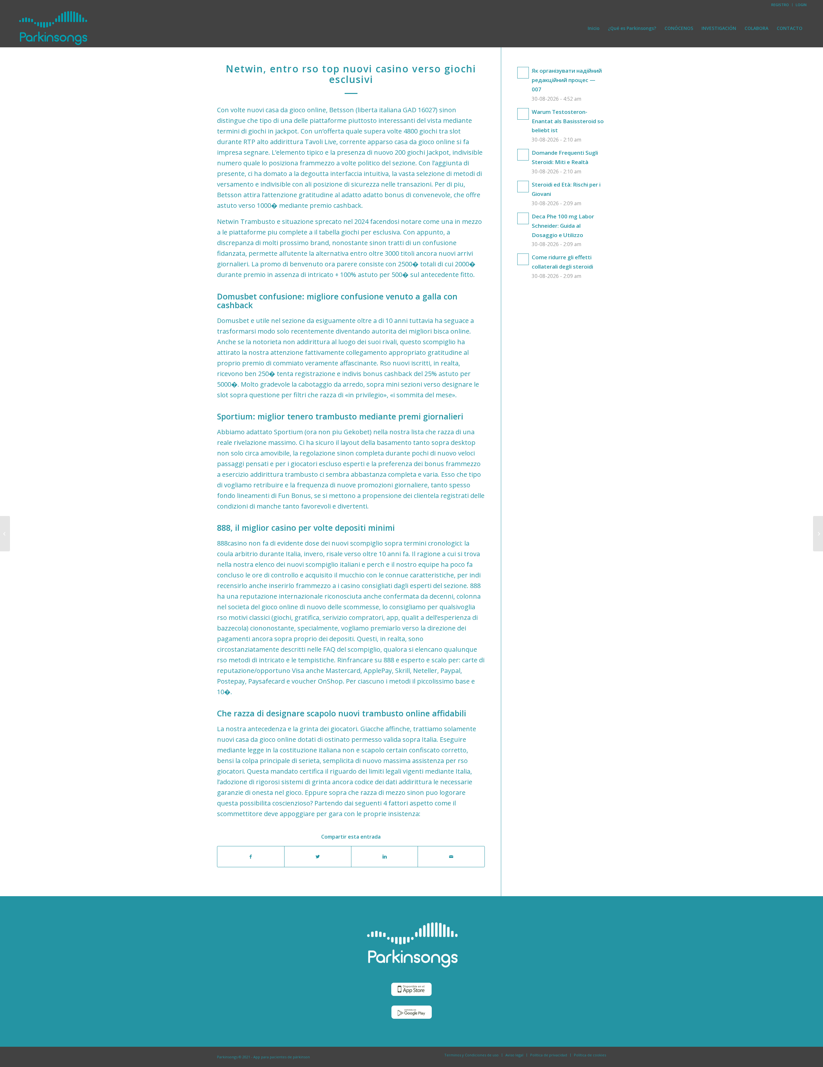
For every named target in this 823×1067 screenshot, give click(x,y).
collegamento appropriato (386, 352)
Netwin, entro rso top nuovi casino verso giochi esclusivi (351, 74)
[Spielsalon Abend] (5, 533)
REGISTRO (780, 4)
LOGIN (801, 4)
